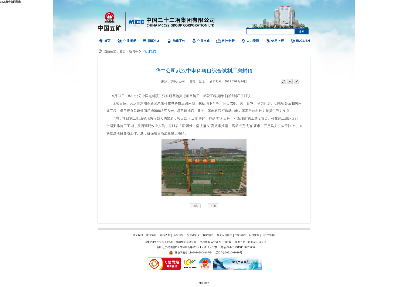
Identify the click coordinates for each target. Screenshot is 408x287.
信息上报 (277, 40)
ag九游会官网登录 (10, 1)
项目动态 (150, 51)
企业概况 (129, 40)
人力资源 (252, 40)
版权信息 (178, 235)
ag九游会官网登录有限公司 (157, 21)
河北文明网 (269, 235)
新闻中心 (154, 40)
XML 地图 (204, 282)
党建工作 (179, 40)
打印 (195, 206)
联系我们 (138, 235)
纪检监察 (254, 235)
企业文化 (203, 40)
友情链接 (151, 235)
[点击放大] (204, 196)
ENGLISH (303, 40)
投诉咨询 (240, 235)
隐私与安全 (193, 235)
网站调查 (165, 235)
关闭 (213, 206)
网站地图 (208, 235)
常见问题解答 (224, 235)
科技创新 (228, 40)
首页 (107, 40)
